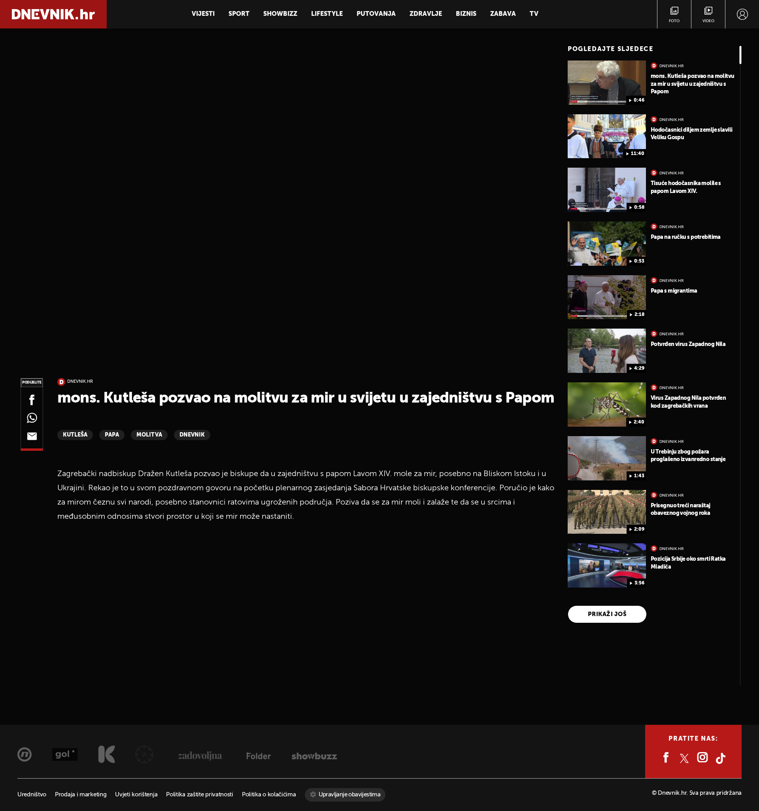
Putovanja (376, 14)
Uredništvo (31, 795)
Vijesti (203, 14)
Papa (112, 435)
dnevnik (192, 435)
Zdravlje (426, 14)
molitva (149, 435)
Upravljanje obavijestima (350, 795)
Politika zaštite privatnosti (199, 795)
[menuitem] (742, 14)
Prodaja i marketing (80, 795)
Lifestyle (327, 14)
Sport (238, 14)
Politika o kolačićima (269, 795)
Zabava (503, 14)
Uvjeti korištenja (136, 795)
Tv (534, 14)
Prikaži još (607, 614)
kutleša (75, 435)
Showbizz (280, 14)
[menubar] (742, 14)
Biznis (466, 14)
